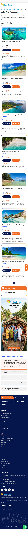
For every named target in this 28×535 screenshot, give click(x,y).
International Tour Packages (13, 9)
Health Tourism (4, 426)
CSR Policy (3, 457)
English (3, 509)
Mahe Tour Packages (9, 292)
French (16, 509)
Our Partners (4, 444)
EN (24, 0)
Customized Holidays (6, 413)
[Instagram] (13, 489)
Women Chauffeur (5, 424)
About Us (3, 436)
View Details (14, 50)
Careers (3, 465)
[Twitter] (5, 489)
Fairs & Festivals (5, 417)
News (2, 446)
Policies (3, 459)
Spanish (10, 509)
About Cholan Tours (8, 397)
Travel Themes (20, 401)
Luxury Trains (4, 415)
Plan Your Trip (26, 267)
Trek (2, 419)
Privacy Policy (4, 461)
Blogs (4, 404)
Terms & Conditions (5, 463)
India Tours (6, 401)
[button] (14, 4)
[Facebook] (9, 489)
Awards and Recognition (7, 438)
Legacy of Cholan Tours (7, 440)
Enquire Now (5, 50)
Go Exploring (4, 422)
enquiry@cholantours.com (9, 481)
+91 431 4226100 (7, 479)
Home (4, 9)
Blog (2, 467)
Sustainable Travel (5, 428)
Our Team (3, 442)
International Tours (21, 397)
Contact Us (3, 455)
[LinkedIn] (2, 489)
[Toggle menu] (26, 5)
